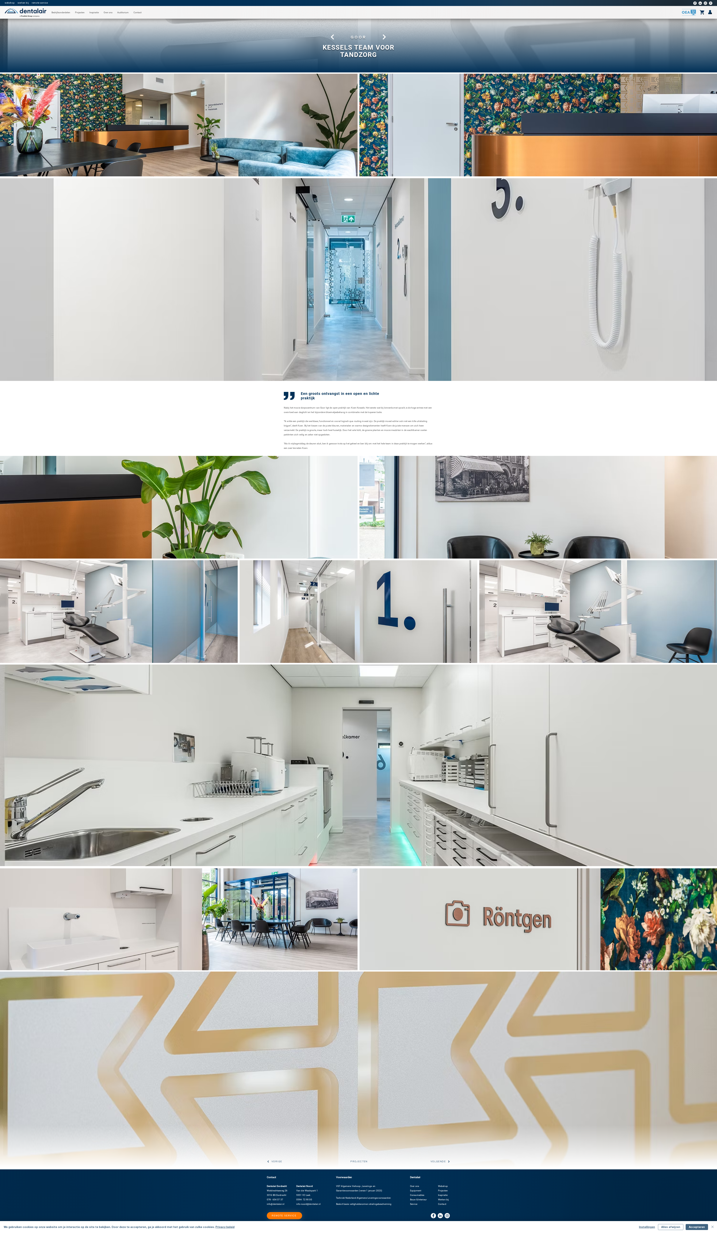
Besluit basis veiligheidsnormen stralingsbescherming (363, 1204)
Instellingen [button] (647, 1227)
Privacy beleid (225, 1227)
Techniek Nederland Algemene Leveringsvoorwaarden (363, 1198)
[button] (60, 12)
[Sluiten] (712, 1227)
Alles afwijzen (670, 1227)
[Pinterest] (710, 3)
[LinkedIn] (700, 3)
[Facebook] (695, 3)
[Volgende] (385, 37)
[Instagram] (705, 3)
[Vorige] (332, 37)
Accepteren (697, 1227)
